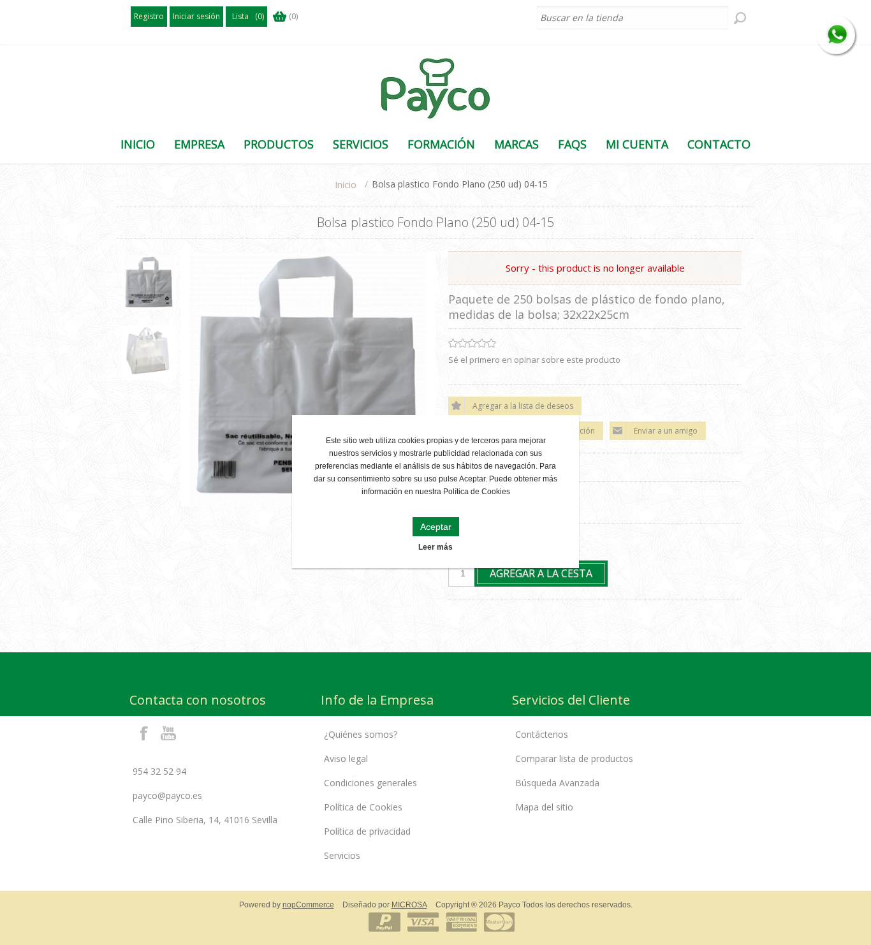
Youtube (169, 733)
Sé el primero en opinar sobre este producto (534, 359)
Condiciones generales (370, 783)
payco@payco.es (167, 795)
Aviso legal (346, 758)
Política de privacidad (367, 831)
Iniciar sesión (196, 16)
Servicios (342, 855)
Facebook (144, 733)
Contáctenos (541, 734)
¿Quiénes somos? (360, 734)
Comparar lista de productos (574, 758)
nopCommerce (308, 904)
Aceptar (435, 527)
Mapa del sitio (544, 807)
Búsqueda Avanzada (557, 783)
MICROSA (409, 904)
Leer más (435, 547)
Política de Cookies (363, 807)
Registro (149, 16)
